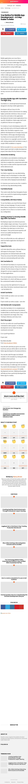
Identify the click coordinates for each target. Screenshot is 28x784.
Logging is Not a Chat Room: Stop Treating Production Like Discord (14, 527)
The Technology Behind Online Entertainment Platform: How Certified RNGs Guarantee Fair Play (13, 561)
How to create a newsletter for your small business (14, 578)
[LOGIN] (26, 1)
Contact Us (7, 782)
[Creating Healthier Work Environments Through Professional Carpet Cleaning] (14, 502)
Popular (9, 5)
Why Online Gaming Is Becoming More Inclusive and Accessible (14, 543)
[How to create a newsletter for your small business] (14, 570)
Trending (18, 5)
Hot (14, 5)
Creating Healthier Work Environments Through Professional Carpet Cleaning (14, 510)
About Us (13, 782)
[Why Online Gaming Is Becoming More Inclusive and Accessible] (14, 535)
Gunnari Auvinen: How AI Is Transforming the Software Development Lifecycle (14, 595)
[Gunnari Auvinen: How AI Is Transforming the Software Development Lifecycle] (14, 587)
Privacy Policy (20, 782)
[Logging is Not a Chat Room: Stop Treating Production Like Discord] (14, 519)
